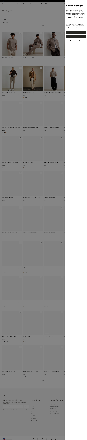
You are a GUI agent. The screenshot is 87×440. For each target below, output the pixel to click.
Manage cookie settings (76, 40)
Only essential (76, 36)
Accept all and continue (76, 32)
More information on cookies (70, 21)
